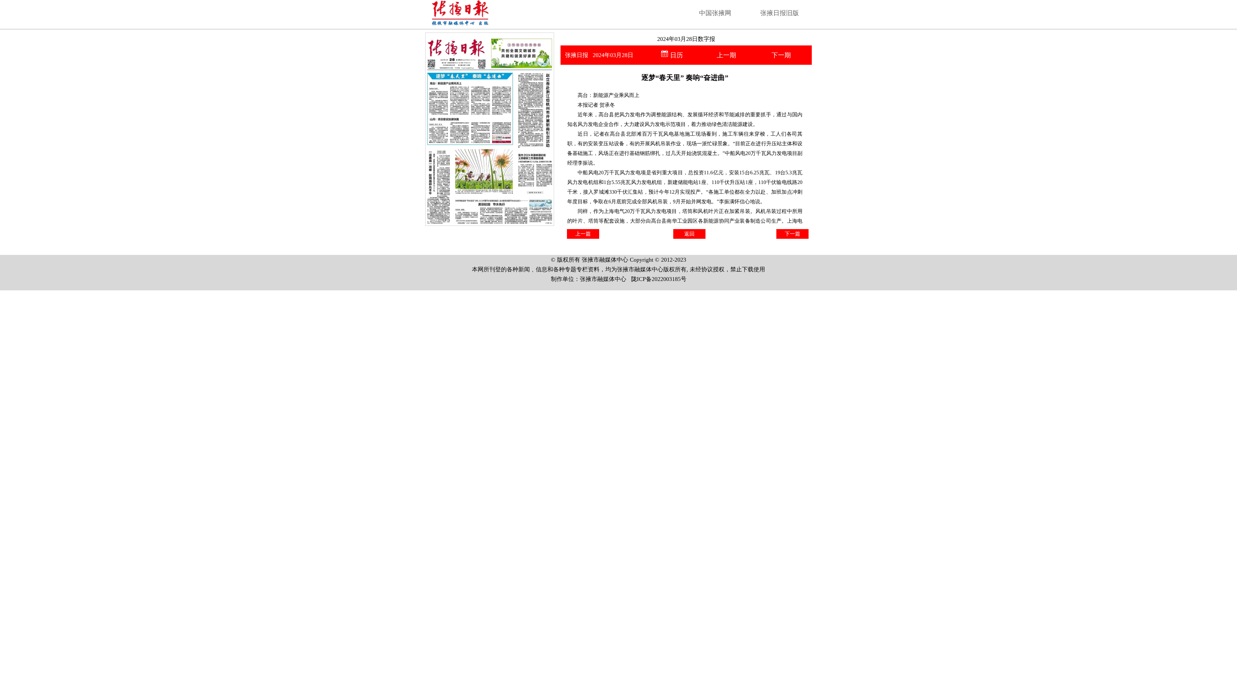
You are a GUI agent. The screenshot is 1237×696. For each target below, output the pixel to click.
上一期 (726, 55)
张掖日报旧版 (779, 12)
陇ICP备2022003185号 (658, 279)
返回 (689, 234)
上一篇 (583, 234)
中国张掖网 (715, 12)
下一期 (781, 55)
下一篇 (792, 234)
